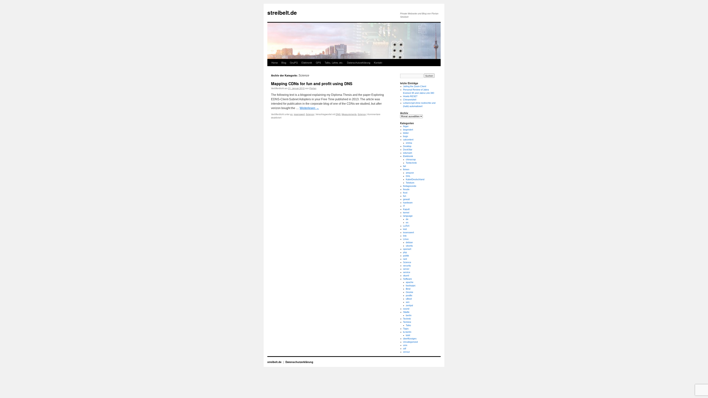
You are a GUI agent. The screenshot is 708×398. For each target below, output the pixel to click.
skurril (406, 275)
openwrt (407, 249)
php (405, 252)
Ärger (406, 126)
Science (310, 114)
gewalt (406, 199)
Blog (283, 62)
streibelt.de (282, 12)
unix (405, 345)
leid (405, 229)
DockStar (407, 149)
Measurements (349, 114)
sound (406, 309)
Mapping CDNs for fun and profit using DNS (311, 83)
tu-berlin (407, 332)
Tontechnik (411, 163)
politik (406, 255)
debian (409, 242)
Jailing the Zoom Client (414, 86)
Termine (407, 322)
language (408, 216)
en (291, 114)
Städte (406, 312)
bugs (405, 136)
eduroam (407, 153)
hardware (408, 202)
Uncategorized (410, 342)
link (405, 236)
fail (404, 166)
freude (406, 189)
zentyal (409, 305)
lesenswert (299, 114)
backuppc (411, 285)
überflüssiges (410, 338)
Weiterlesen (309, 108)
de (407, 219)
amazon (410, 173)
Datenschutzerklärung (358, 62)
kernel (406, 212)
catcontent (408, 139)
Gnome (409, 292)
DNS (338, 114)
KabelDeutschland (415, 179)
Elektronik (306, 62)
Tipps (406, 328)
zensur (406, 352)
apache (409, 282)
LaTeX (406, 226)
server (406, 269)
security (407, 265)
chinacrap (411, 159)
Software (407, 279)
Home (274, 62)
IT (404, 206)
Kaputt (406, 209)
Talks (408, 325)
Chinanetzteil (409, 99)
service (406, 272)
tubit (408, 335)
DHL (408, 176)
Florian (312, 88)
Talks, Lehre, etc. (334, 62)
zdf (404, 348)
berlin (409, 315)
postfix (409, 295)
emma (409, 143)
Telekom (410, 182)
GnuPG (294, 62)
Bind (408, 289)
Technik (407, 318)
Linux (406, 239)
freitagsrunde (409, 186)
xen (407, 302)
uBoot (409, 299)
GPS (318, 62)
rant (405, 259)
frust (405, 192)
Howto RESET (410, 96)
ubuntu (409, 246)
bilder (406, 133)
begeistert (408, 129)
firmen (406, 169)
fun (404, 196)
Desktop (407, 146)
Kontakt (378, 62)
